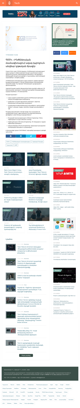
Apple (51, 384)
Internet (64, 396)
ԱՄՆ (3, 403)
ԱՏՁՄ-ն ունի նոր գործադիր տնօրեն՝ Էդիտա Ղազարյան (29, 276)
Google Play (37, 396)
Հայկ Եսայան (58, 392)
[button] (55, 39)
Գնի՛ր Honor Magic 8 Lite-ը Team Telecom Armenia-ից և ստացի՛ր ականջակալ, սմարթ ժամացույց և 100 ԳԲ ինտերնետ (13, 174)
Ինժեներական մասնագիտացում (21, 141)
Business (6, 155)
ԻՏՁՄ (44, 396)
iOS (17, 392)
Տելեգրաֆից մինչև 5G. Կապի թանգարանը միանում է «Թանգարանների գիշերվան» (27, 333)
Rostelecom (59, 220)
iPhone (65, 392)
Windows (9, 403)
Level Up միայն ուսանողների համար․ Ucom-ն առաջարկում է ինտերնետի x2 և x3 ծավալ (64, 157)
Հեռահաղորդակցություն (42, 384)
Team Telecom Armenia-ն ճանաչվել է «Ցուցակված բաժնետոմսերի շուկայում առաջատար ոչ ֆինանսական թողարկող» (30, 250)
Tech (17, 3)
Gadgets (23, 399)
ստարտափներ (62, 399)
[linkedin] (21, 136)
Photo (45, 388)
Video (24, 384)
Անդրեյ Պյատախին (7, 388)
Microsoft (11, 392)
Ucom (57, 120)
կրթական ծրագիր (37, 141)
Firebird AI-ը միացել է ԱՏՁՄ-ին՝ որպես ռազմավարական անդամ (13, 200)
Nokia (50, 399)
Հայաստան (9, 145)
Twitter (65, 52)
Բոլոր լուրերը (26, 355)
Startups (18, 396)
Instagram (35, 399)
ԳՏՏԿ (8, 141)
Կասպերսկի (30, 392)
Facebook (57, 52)
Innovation (71, 399)
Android (67, 384)
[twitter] (31, 136)
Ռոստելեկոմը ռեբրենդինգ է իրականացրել (64, 259)
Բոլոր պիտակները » (29, 403)
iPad (56, 399)
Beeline (18, 384)
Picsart (57, 270)
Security (37, 392)
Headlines (16, 388)
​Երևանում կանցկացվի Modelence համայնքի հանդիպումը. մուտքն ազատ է (38, 201)
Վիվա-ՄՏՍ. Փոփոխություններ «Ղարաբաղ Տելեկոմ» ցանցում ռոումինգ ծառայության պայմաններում (64, 185)
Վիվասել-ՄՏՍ (43, 399)
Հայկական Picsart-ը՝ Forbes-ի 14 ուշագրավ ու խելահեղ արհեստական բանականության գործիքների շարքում (63, 312)
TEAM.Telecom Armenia (47, 392)
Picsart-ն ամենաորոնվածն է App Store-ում (64, 295)
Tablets (15, 403)
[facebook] (11, 136)
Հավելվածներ (68, 388)
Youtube (29, 399)
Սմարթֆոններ (52, 388)
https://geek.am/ (58, 374)
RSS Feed (73, 52)
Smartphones (31, 384)
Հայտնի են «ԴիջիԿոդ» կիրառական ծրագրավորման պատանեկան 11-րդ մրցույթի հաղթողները (29, 289)
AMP (16, 145)
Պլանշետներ (51, 396)
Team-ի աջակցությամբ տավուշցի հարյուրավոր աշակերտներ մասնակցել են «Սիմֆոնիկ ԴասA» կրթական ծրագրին (30, 346)
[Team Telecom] (40, 14)
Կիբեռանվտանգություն (8, 396)
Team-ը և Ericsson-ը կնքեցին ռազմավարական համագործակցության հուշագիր (63, 43)
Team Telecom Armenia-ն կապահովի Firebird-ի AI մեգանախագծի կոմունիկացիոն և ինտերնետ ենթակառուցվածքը (29, 264)
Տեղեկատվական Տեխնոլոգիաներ (10, 399)
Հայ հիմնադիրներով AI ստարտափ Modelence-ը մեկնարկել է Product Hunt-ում (37, 228)
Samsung (60, 388)
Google (61, 384)
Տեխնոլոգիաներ (32, 388)
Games (58, 396)
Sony (21, 403)
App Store (30, 396)
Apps (56, 384)
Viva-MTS (58, 170)
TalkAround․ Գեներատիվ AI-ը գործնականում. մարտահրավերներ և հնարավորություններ (63, 303)
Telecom (12, 384)
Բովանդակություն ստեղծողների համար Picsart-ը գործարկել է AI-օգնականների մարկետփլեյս (63, 288)
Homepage (23, 388)
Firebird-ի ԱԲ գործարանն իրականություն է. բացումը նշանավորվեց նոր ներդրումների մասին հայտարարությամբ (13, 229)
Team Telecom (60, 63)
